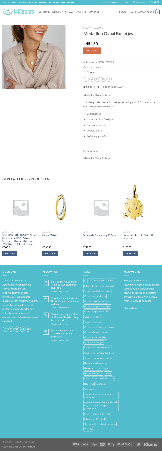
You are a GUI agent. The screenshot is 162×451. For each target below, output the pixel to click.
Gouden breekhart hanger (95, 301)
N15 (86, 384)
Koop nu (92, 50)
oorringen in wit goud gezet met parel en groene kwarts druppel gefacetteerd (100, 405)
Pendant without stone (101, 414)
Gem (86, 291)
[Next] (159, 225)
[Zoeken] (40, 12)
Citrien (110, 280)
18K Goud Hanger (96, 280)
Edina (86, 286)
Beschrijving (91, 87)
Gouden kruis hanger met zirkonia (99, 353)
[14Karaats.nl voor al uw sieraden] (18, 12)
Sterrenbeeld (90, 424)
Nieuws (115, 2)
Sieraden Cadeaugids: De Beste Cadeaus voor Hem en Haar (65, 300)
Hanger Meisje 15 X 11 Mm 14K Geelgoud (138, 236)
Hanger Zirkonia (50, 235)
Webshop (57, 12)
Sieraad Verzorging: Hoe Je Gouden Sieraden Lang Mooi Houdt (64, 317)
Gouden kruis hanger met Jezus (98, 347)
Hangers (98, 28)
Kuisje (94, 378)
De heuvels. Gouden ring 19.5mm (99, 235)
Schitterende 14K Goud (94, 419)
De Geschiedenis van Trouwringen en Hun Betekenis (62, 333)
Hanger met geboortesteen (96, 363)
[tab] (91, 87)
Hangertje (88, 368)
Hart (98, 368)
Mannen (103, 378)
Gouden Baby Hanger (101, 291)
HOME (46, 12)
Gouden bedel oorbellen (95, 296)
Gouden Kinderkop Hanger (96, 332)
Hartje (105, 368)
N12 (112, 378)
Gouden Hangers (92, 317)
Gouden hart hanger (93, 322)
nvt (92, 384)
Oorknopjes (89, 389)
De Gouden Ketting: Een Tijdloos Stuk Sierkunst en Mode (64, 284)
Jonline (108, 373)
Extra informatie (113, 87)
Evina (94, 286)
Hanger (109, 358)
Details (10, 253)
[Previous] (2, 225)
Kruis (86, 378)
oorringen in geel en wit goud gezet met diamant (99, 395)
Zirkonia (88, 429)
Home (86, 28)
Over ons (105, 2)
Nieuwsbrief (130, 308)
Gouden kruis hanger (93, 342)
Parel (86, 414)
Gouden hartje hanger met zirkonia (99, 327)
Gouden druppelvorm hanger (97, 306)
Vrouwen (91, 72)
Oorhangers (102, 384)
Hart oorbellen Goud (93, 373)
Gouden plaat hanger (93, 358)
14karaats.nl (9, 280)
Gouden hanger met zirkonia (96, 311)
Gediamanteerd (107, 286)
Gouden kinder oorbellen (95, 337)
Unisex (102, 424)
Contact (126, 2)
